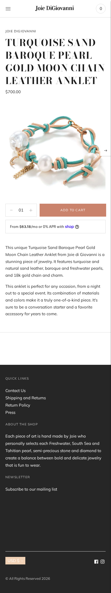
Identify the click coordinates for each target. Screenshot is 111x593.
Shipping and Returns (25, 397)
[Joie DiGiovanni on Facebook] (96, 562)
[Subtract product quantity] (31, 210)
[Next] (105, 150)
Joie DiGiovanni (20, 31)
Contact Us (15, 390)
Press (10, 412)
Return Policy (17, 405)
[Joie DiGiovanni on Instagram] (102, 562)
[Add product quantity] (11, 210)
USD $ (13, 560)
